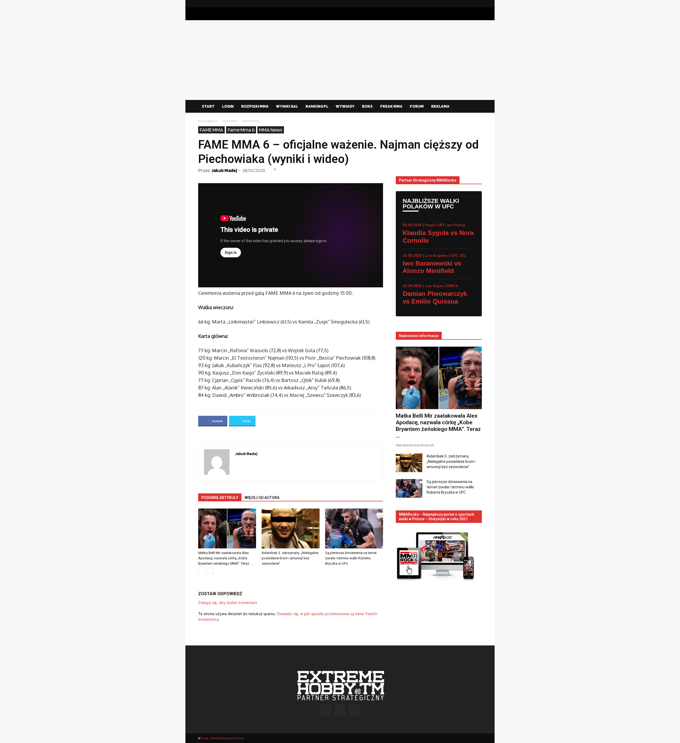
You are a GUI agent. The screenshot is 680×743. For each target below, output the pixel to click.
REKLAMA (440, 106)
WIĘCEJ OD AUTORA (262, 498)
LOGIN (228, 106)
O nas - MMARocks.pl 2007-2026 (222, 738)
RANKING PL (316, 106)
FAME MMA (230, 121)
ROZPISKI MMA (255, 106)
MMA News (270, 130)
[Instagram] (469, 3)
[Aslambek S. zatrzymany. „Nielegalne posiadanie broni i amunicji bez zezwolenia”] (291, 528)
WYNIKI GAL (287, 106)
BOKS (367, 106)
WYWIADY (345, 106)
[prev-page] (201, 571)
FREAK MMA (391, 106)
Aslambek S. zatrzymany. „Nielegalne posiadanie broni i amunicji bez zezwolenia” (290, 558)
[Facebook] (461, 3)
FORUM (417, 106)
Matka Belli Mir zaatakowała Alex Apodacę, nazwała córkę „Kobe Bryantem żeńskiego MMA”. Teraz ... (225, 558)
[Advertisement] (340, 60)
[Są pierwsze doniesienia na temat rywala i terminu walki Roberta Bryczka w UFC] (354, 528)
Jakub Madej (224, 170)
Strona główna (208, 121)
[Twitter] (478, 3)
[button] (475, 106)
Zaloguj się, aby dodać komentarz (227, 602)
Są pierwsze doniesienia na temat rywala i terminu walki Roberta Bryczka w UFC (351, 558)
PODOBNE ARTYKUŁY (219, 498)
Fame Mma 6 (241, 130)
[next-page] (210, 571)
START (208, 106)
